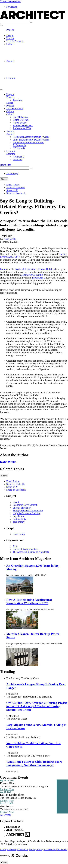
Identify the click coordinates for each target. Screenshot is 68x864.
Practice (10, 38)
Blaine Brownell (21, 49)
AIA (15, 546)
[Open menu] (1, 25)
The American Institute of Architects (31, 552)
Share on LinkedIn (15, 187)
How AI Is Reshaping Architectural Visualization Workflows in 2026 (29, 601)
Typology (17, 32)
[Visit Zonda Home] (14, 856)
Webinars (17, 83)
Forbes (3, 269)
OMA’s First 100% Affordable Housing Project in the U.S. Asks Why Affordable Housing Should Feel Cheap (36, 706)
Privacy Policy (36, 849)
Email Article (12, 184)
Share (4, 179)
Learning (10, 78)
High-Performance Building (26, 513)
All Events (5, 814)
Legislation (18, 516)
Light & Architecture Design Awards (31, 66)
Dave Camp (19, 534)
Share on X (12, 190)
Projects (10, 29)
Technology (12, 173)
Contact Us (22, 849)
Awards (10, 61)
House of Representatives (25, 549)
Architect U (18, 80)
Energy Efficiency (22, 507)
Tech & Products (14, 41)
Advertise (11, 849)
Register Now (7, 789)
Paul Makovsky (20, 46)
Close (3, 862)
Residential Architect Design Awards (31, 63)
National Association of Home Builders (35, 269)
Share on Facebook (16, 193)
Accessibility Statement (55, 849)
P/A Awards (19, 75)
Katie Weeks (10, 239)
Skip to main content (10, 1)
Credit (16, 502)
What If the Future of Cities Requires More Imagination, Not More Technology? (34, 763)
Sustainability (19, 519)
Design (9, 35)
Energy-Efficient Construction (28, 510)
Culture (10, 44)
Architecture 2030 (22, 58)
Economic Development (25, 505)
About (3, 849)
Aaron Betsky (20, 52)
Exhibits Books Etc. (23, 55)
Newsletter (11, 6)
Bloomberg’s (38, 277)
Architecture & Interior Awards (28, 69)
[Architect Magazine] (32, 18)
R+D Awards (19, 72)
